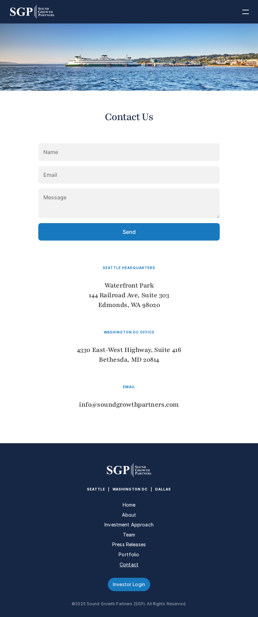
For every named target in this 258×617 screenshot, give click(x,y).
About (129, 515)
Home (129, 505)
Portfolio (129, 554)
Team (129, 534)
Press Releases (129, 544)
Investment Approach (129, 524)
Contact (129, 564)
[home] (27, 11)
